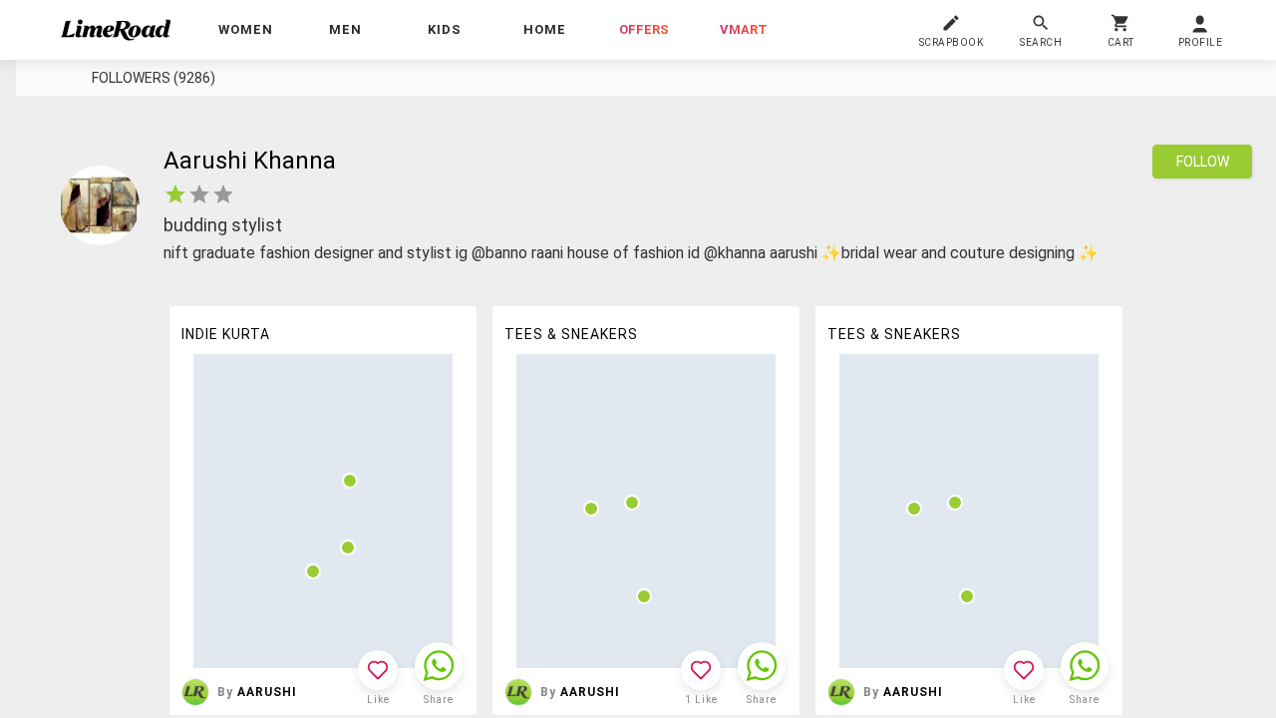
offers (644, 29)
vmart (744, 29)
